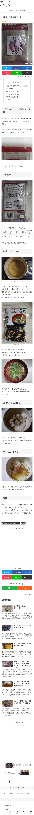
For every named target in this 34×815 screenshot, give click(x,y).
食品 (24, 523)
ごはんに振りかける (13, 94)
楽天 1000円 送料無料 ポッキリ (12, 523)
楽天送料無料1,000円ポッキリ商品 (17, 86)
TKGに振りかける (12, 97)
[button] (30, 415)
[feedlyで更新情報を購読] (9, 588)
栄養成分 (10, 88)
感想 (8, 99)
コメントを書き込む (17, 788)
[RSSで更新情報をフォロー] (24, 588)
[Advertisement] (17, 547)
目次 (14, 82)
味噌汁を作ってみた (13, 91)
